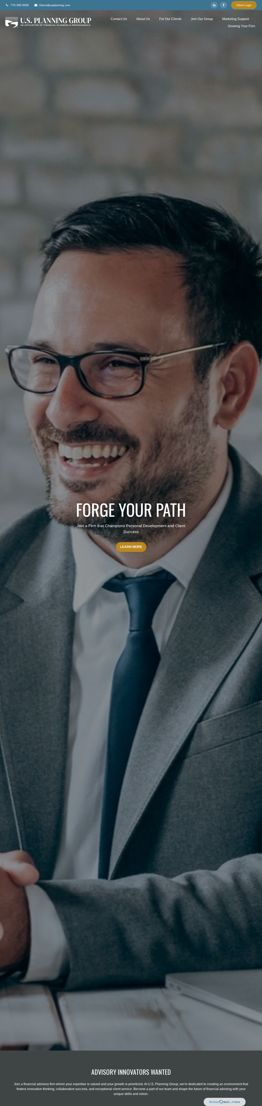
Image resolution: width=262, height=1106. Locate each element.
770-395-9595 (19, 5)
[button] (119, 18)
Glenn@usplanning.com (54, 5)
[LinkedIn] (214, 5)
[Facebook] (223, 5)
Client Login (244, 5)
